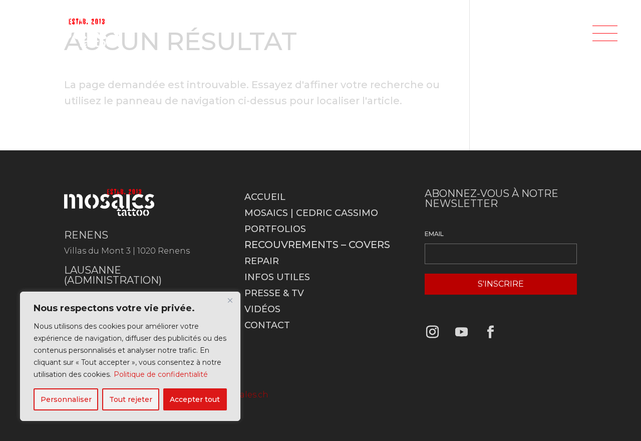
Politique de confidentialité (161, 374)
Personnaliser (66, 399)
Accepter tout (195, 399)
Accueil (264, 196)
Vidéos (262, 309)
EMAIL (434, 234)
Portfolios (275, 229)
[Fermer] (230, 300)
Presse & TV (274, 293)
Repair (261, 261)
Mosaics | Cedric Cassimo (311, 212)
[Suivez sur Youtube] (461, 332)
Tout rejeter (130, 399)
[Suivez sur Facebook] (490, 332)
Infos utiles (277, 277)
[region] (130, 356)
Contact (267, 325)
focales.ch (247, 394)
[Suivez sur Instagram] (432, 332)
